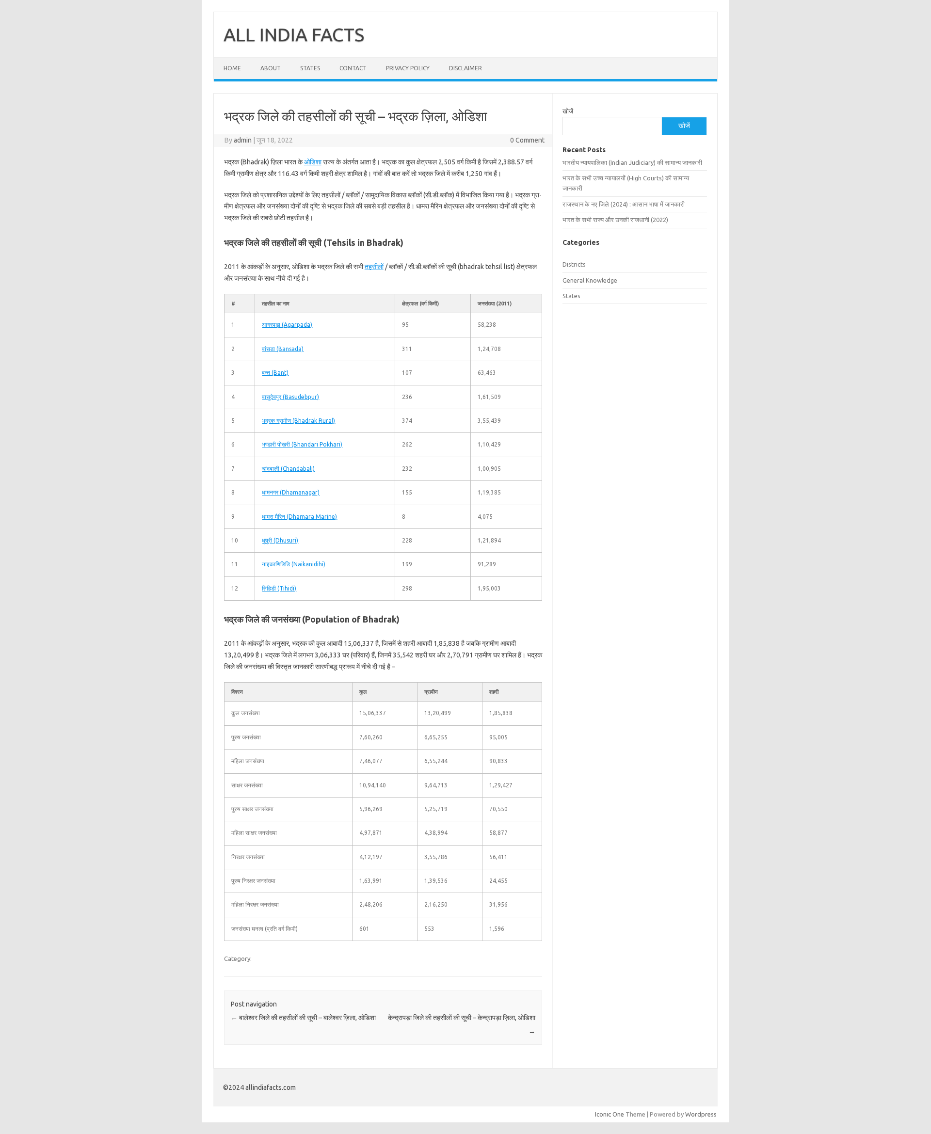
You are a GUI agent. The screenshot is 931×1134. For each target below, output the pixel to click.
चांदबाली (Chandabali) (288, 468)
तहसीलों (374, 267)
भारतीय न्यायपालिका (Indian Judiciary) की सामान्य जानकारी (632, 162)
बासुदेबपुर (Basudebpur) (290, 397)
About (270, 68)
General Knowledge (589, 280)
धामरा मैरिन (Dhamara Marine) (299, 516)
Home (232, 68)
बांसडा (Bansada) (283, 349)
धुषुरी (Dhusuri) (280, 540)
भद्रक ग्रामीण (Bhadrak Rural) (298, 420)
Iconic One (609, 1114)
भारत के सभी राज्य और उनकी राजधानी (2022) (615, 219)
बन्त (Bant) (275, 372)
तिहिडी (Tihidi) (279, 588)
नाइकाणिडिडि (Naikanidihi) (293, 564)
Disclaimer (465, 68)
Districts (574, 264)
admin (243, 140)
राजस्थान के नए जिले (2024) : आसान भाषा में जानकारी (623, 204)
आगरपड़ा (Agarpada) (287, 324)
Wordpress (701, 1114)
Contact (353, 68)
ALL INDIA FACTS (294, 34)
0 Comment (527, 140)
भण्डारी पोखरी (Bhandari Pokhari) (302, 444)
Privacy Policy (408, 68)
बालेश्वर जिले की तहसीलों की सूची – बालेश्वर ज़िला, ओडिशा (303, 1018)
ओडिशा (312, 162)
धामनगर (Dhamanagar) (291, 492)
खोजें (567, 111)
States (310, 68)
